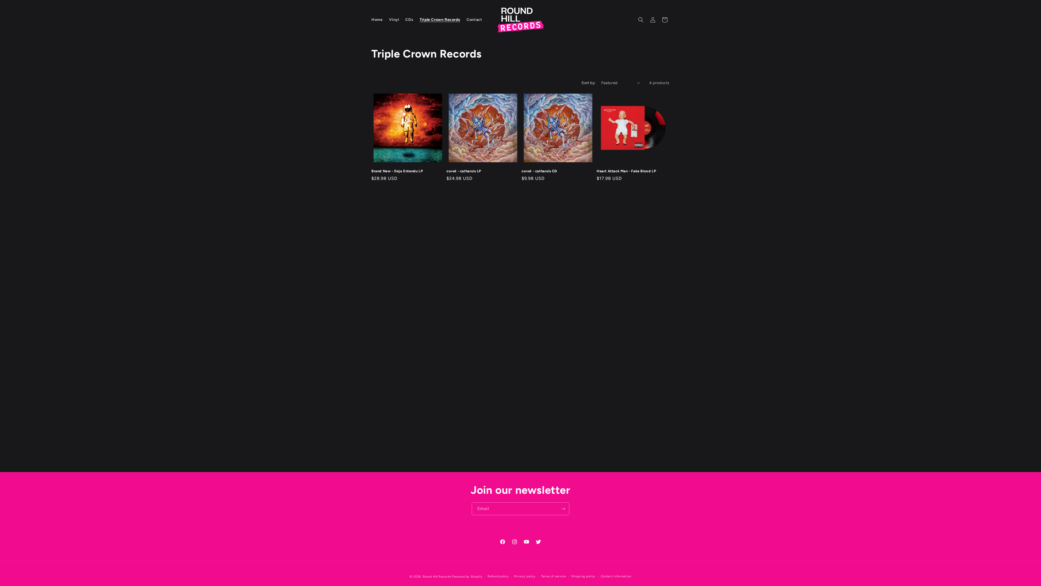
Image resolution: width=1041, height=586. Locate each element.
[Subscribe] (563, 508)
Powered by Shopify (467, 576)
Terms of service (553, 576)
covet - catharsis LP (463, 171)
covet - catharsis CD (539, 171)
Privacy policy (525, 576)
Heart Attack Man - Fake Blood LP (626, 171)
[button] (641, 20)
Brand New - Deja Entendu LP (397, 171)
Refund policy (498, 576)
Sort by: (588, 83)
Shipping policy (583, 576)
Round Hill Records (437, 576)
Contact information (616, 576)
